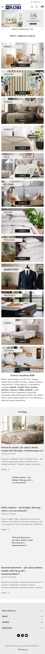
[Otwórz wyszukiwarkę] (32, 7)
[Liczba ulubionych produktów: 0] (36, 7)
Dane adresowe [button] (9, 610)
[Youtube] (26, 635)
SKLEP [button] (5, 616)
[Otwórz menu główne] (2, 6)
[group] (22, 18)
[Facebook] (18, 635)
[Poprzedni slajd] (3, 29)
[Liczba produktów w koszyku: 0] (41, 7)
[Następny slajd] (42, 29)
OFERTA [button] (5, 622)
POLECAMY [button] (7, 628)
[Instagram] (22, 635)
